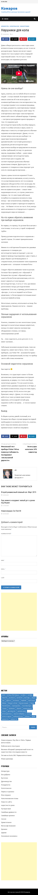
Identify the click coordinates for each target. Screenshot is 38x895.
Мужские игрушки (23, 703)
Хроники (4, 829)
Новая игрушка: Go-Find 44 (11, 511)
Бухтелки (4, 778)
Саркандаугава (16, 706)
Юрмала (19, 708)
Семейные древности (8, 812)
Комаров (9, 8)
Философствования (8, 826)
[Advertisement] (19, 612)
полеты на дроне (6, 716)
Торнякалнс (11, 708)
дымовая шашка (22, 711)
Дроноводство (6, 781)
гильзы (4, 711)
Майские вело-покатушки (10, 746)
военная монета (27, 708)
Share (6, 39)
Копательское (14, 26)
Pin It (24, 39)
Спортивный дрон (27, 706)
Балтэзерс (27, 698)
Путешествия (6, 809)
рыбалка (27, 716)
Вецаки (34, 698)
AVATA (3, 695)
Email (3, 569)
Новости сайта (6, 802)
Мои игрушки (24, 26)
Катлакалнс (16, 700)
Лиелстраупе (31, 700)
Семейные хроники (8, 815)
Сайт (2, 578)
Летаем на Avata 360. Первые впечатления (16, 755)
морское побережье (19, 714)
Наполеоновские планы (9, 798)
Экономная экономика (9, 836)
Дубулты (8, 700)
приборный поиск (18, 716)
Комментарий (6, 533)
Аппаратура (5, 26)
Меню (6, 19)
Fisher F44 (4, 698)
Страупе (4, 708)
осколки (28, 714)
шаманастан (5, 719)
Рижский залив (6, 706)
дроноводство (12, 711)
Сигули (3, 819)
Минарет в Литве (12, 703)
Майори (4, 703)
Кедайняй (23, 700)
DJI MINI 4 (23, 695)
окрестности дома (7, 805)
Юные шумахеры (7, 759)
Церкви (3, 833)
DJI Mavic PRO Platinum (13, 695)
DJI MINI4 (30, 695)
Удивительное (6, 822)
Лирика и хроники (7, 792)
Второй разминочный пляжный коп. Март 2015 (18, 492)
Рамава (32, 703)
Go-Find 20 (12, 698)
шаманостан (14, 719)
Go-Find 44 (19, 698)
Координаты (5, 785)
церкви (33, 716)
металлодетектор (7, 714)
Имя (3, 560)
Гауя (3, 700)
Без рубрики (5, 774)
